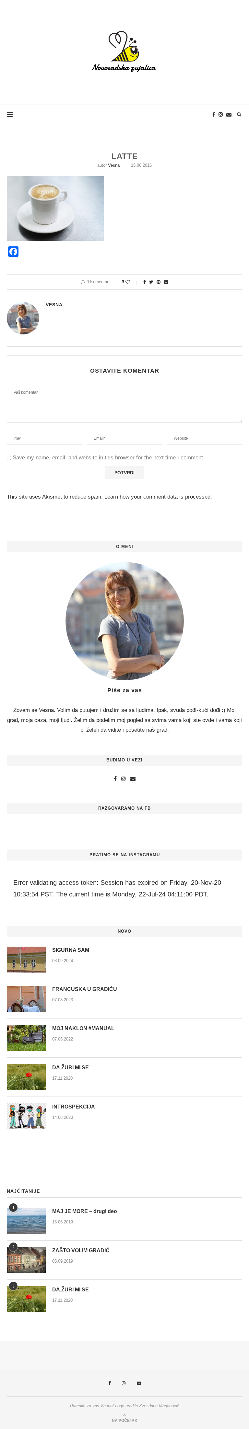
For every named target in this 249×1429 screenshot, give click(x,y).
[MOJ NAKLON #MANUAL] (26, 1038)
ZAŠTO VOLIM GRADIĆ (81, 1250)
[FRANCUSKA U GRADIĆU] (26, 999)
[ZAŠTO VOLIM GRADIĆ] (26, 1260)
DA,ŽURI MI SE (70, 1067)
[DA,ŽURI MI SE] (26, 1077)
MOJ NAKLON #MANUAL (83, 1028)
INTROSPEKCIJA (73, 1106)
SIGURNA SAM (70, 950)
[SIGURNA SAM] (26, 960)
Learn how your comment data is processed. (158, 497)
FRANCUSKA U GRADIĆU (84, 989)
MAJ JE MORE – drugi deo (84, 1211)
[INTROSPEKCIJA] (26, 1116)
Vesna (114, 165)
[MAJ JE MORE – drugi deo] (26, 1221)
